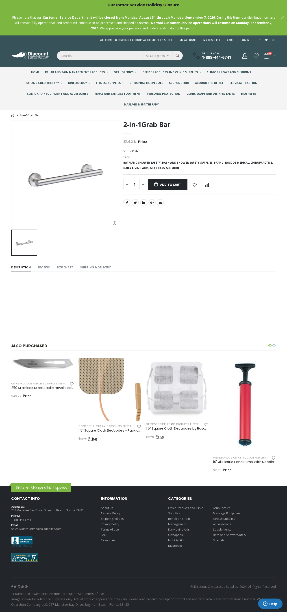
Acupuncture (221, 508)
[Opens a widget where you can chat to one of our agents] (270, 604)
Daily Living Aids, (136, 168)
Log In (245, 40)
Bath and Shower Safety (229, 535)
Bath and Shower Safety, (142, 163)
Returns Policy (110, 513)
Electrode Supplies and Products (100, 426)
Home (13, 115)
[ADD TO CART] (67, 365)
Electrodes (130, 426)
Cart (230, 40)
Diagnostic (175, 546)
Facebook (126, 202)
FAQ (103, 535)
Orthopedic (175, 535)
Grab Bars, (158, 168)
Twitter (135, 202)
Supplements (222, 529)
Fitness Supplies (224, 519)
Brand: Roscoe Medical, (232, 163)
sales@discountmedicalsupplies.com (36, 529)
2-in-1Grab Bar (146, 124)
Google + (152, 202)
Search (177, 55)
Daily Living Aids (179, 529)
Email (160, 202)
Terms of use (110, 529)
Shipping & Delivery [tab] (95, 267)
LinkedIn (143, 202)
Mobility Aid (176, 540)
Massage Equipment (227, 513)
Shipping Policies (112, 519)
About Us (107, 508)
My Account (188, 40)
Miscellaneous (222, 457)
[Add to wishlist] (194, 184)
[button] (270, 345)
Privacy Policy (110, 524)
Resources (108, 540)
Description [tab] (21, 267)
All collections (222, 524)
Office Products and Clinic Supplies (34, 383)
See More (173, 168)
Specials (218, 540)
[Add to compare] (207, 184)
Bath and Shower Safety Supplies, (188, 163)
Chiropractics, (262, 163)
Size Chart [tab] (65, 267)
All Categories (155, 56)
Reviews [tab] (43, 267)
